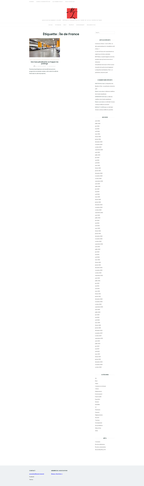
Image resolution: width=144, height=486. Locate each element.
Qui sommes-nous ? (58, 1)
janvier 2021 (98, 296)
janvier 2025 (98, 170)
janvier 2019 (98, 359)
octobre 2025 (98, 147)
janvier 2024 (98, 202)
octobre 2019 (98, 335)
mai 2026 (97, 128)
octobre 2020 (98, 304)
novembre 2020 (98, 301)
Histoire (97, 401)
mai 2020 (97, 317)
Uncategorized (98, 422)
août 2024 (97, 183)
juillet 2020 (97, 312)
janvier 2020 (98, 327)
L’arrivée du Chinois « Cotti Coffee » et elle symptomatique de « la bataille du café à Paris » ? (105, 46)
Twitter (31, 479)
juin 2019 (97, 346)
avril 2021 (97, 288)
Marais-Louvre (41, 66)
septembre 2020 (99, 306)
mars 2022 (97, 259)
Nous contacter (69, 1)
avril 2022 (97, 257)
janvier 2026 (98, 139)
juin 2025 (97, 157)
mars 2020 (97, 322)
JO (95, 407)
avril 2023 (97, 225)
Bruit (65, 25)
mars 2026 (97, 134)
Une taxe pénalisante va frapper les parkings (44, 63)
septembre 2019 (99, 338)
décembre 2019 (98, 330)
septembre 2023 (99, 212)
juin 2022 (97, 251)
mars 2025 (97, 165)
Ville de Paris (98, 428)
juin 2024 (97, 189)
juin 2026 (97, 126)
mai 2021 (97, 286)
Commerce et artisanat (100, 386)
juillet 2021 (97, 280)
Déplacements (37, 59)
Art (96, 378)
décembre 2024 (98, 173)
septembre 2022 (99, 244)
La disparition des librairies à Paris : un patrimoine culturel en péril (105, 86)
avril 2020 (97, 320)
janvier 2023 (98, 233)
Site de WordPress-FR (100, 449)
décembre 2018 (98, 361)
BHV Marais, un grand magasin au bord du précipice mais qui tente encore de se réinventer (104, 59)
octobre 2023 (98, 210)
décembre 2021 (98, 267)
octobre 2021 (98, 272)
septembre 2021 (99, 275)
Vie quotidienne (99, 425)
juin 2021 (97, 283)
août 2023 (97, 215)
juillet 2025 (97, 155)
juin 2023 (97, 220)
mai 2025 (97, 160)
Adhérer (31, 1)
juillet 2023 (97, 217)
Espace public (98, 396)
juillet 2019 (97, 343)
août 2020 (97, 309)
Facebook (31, 476)
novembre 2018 (98, 364)
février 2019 (98, 356)
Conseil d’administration (43, 1)
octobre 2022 (98, 241)
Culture (97, 388)
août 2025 (97, 152)
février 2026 (98, 136)
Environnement (80, 25)
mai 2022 (97, 254)
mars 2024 (97, 196)
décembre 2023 (98, 204)
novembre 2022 (98, 238)
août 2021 (97, 278)
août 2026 (97, 120)
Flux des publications (100, 444)
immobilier (97, 404)
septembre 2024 (99, 181)
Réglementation (91, 25)
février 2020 (98, 325)
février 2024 (98, 199)
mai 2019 (97, 348)
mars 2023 (97, 228)
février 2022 (98, 262)
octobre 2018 (98, 367)
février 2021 (98, 293)
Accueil (51, 25)
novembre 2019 (98, 333)
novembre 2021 (98, 270)
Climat (96, 383)
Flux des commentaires (100, 447)
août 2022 (97, 246)
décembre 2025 (98, 141)
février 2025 (98, 168)
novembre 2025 (98, 144)
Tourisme (97, 420)
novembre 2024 (98, 175)
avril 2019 (97, 351)
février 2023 (98, 231)
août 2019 (97, 341)
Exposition (97, 399)
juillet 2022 (97, 249)
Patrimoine (58, 25)
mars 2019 (97, 354)
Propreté (71, 25)
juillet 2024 (97, 186)
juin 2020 (97, 314)
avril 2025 (97, 162)
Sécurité (97, 417)
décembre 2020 (98, 299)
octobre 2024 (98, 178)
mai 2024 (97, 191)
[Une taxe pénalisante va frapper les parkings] (44, 47)
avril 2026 (97, 131)
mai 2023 (97, 223)
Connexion (97, 441)
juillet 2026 (97, 123)
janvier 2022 (98, 265)
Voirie (96, 430)
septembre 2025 (99, 149)
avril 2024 (97, 194)
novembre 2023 (98, 207)
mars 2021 (97, 291)
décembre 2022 (98, 236)
